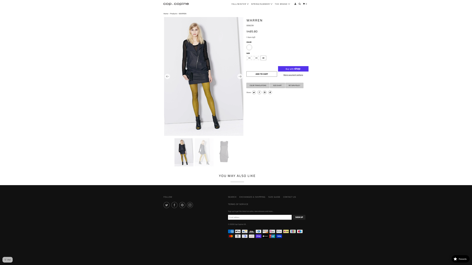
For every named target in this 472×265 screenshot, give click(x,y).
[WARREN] (203, 76)
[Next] (240, 76)
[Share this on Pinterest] (264, 92)
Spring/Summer (261, 4)
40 (263, 58)
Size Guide (274, 197)
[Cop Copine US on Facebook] (175, 205)
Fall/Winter (239, 4)
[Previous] (167, 76)
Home (165, 13)
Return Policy (294, 85)
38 (256, 58)
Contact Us (289, 197)
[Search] (300, 4)
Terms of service (238, 204)
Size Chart (277, 85)
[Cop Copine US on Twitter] (167, 205)
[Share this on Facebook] (259, 92)
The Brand (281, 4)
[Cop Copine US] (176, 4)
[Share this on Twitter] (253, 92)
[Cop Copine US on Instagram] (190, 205)
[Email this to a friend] (270, 92)
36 (249, 58)
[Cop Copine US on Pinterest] (182, 205)
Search (232, 197)
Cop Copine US (240, 224)
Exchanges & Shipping (252, 197)
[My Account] (295, 4)
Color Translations (258, 85)
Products (173, 13)
